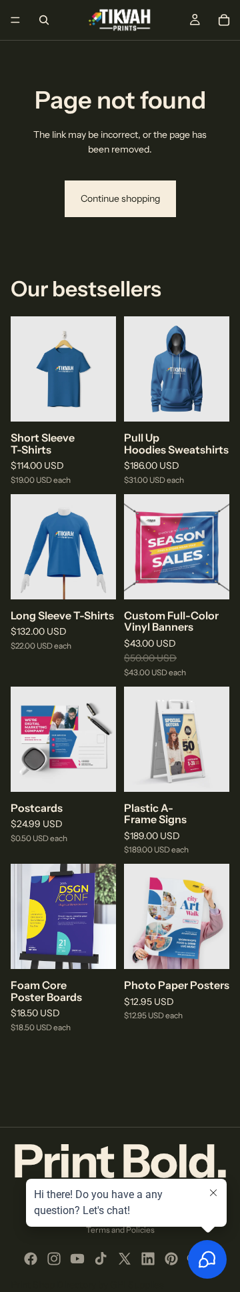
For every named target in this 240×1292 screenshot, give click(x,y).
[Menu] (15, 20)
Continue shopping (120, 198)
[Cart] (224, 20)
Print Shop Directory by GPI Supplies (87, 1285)
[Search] (44, 20)
